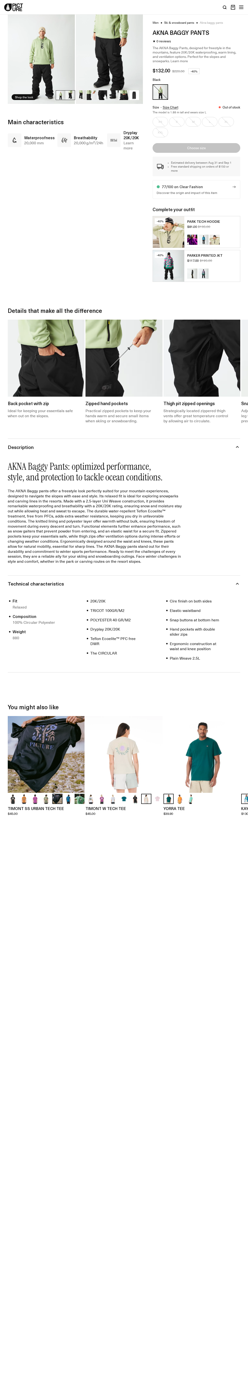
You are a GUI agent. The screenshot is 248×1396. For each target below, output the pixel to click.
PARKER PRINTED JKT (205, 255)
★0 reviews (162, 41)
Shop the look (24, 97)
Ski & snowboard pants (179, 23)
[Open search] (225, 7)
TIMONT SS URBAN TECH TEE (36, 808)
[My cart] (233, 7)
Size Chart (170, 107)
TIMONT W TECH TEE (105, 808)
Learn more (179, 60)
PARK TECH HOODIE (203, 221)
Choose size (196, 147)
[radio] (160, 92)
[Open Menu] (241, 7)
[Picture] (13, 7)
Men (156, 23)
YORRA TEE (174, 808)
